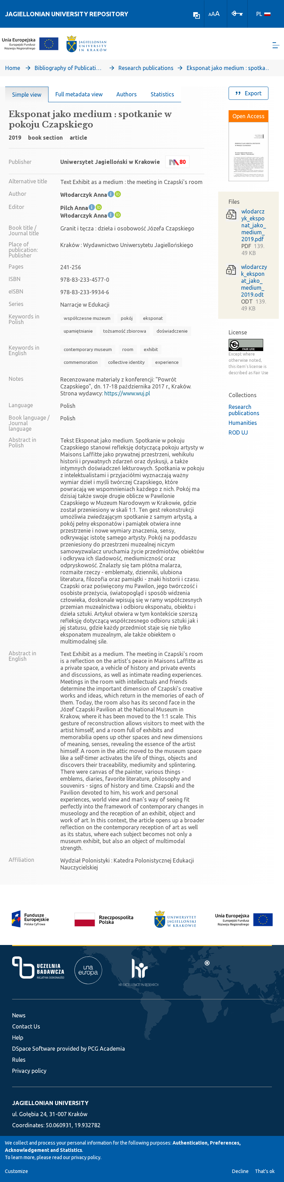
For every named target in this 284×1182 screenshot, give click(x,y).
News (19, 1015)
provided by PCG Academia (91, 1048)
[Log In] (237, 12)
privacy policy (85, 1157)
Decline (240, 1171)
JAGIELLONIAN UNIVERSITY (50, 1103)
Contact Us (26, 1026)
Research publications (146, 68)
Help (17, 1037)
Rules (19, 1060)
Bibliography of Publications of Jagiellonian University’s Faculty (69, 68)
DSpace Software (33, 1048)
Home (12, 68)
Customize (16, 1171)
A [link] (209, 14)
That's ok (265, 1171)
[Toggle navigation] (276, 45)
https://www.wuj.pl (127, 393)
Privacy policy (29, 1071)
